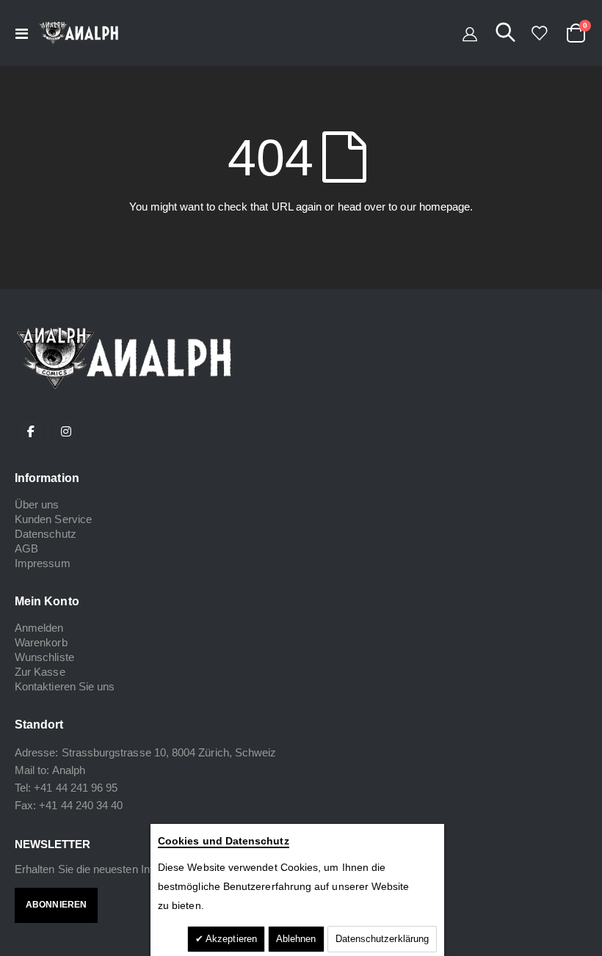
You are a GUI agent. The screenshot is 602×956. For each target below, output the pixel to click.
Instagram (66, 431)
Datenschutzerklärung (382, 938)
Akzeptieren (230, 938)
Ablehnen (296, 938)
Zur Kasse (40, 671)
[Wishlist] (539, 33)
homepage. (446, 206)
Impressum (42, 563)
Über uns (37, 504)
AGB (26, 548)
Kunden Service (53, 519)
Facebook (31, 431)
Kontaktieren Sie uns (65, 686)
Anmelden (39, 627)
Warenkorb (41, 642)
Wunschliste (44, 657)
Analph (68, 770)
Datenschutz (45, 534)
